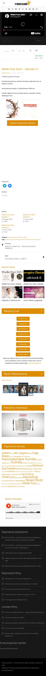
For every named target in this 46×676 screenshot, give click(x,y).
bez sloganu (21, 453)
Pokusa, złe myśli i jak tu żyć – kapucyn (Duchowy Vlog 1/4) (24, 612)
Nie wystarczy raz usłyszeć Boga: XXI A (18, 579)
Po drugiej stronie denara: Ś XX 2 (16, 600)
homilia (16, 462)
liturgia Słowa (19, 466)
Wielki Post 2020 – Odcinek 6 (8, 226)
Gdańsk (39, 460)
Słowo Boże (34, 480)
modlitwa (10, 471)
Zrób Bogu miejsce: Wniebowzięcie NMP (18, 553)
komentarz (38, 463)
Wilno (38, 484)
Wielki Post (29, 239)
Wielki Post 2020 (22, 237)
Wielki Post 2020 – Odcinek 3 (8, 216)
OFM (23, 474)
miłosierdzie (36, 469)
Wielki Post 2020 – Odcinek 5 (29, 216)
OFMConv (8, 477)
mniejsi (4, 471)
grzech (7, 239)
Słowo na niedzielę (7, 484)
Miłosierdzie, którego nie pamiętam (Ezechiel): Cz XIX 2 (23, 566)
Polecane (14, 237)
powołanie (18, 478)
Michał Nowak (22, 469)
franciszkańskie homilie (19, 459)
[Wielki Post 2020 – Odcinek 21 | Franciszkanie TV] (22, 3)
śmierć (23, 239)
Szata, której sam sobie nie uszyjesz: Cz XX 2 (20, 594)
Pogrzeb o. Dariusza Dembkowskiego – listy (19, 300)
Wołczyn (4, 486)
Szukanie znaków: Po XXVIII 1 (15, 617)
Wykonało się (36, 239)
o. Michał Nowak (15, 474)
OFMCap (29, 474)
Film (9, 237)
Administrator (6, 73)
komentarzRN (6, 466)
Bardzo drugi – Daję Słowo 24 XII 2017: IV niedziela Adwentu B (21, 634)
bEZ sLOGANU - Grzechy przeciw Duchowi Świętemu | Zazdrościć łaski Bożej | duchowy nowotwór (23, 538)
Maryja (29, 466)
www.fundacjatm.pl (34, 363)
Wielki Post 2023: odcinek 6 (34, 284)
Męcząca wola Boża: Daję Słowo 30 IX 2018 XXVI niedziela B (24, 623)
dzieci (11, 456)
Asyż (12, 453)
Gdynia (4, 463)
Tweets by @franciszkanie (9, 648)
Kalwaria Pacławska (29, 463)
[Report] (36, 51)
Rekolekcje (17, 239)
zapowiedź (11, 486)
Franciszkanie (25, 456)
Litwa (25, 466)
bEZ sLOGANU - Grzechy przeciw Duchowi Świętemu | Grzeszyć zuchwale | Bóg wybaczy (23, 546)
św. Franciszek (20, 486)
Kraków (12, 466)
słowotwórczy (18, 484)
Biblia (30, 453)
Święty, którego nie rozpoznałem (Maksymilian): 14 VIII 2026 (23, 559)
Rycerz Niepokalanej (17, 480)
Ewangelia (17, 456)
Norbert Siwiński (27, 471)
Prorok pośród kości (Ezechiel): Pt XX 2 (18, 589)
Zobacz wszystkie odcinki (22, 123)
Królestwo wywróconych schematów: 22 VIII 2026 (21, 584)
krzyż (11, 239)
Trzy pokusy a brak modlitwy (14, 628)
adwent (6, 453)
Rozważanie (6, 481)
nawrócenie (18, 471)
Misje (30, 469)
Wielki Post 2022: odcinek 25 (13, 284)
